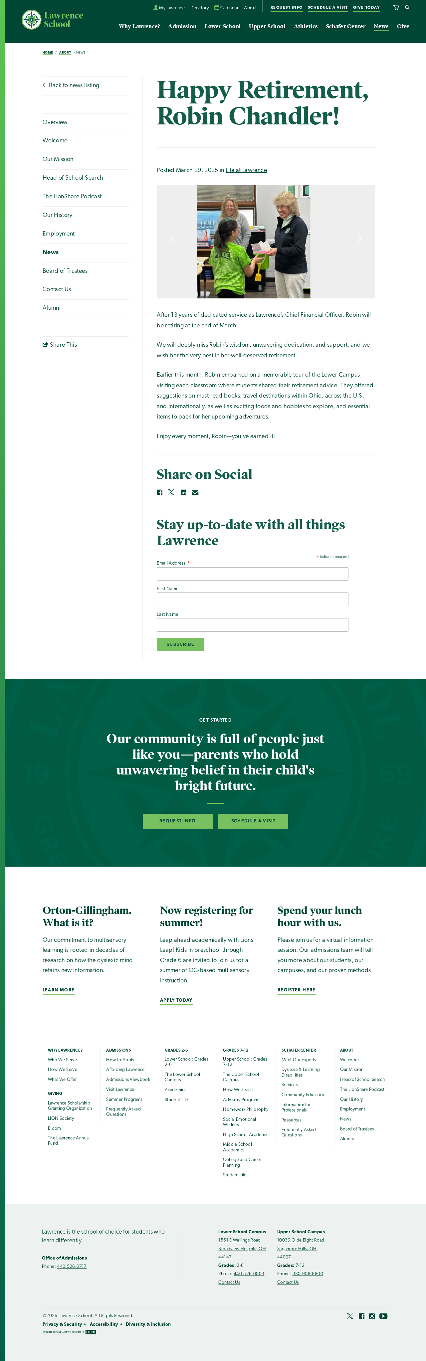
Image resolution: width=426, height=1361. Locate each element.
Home (48, 52)
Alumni (52, 308)
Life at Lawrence (246, 171)
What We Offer (62, 1080)
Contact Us (57, 290)
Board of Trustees (65, 271)
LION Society (61, 1118)
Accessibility (104, 1324)
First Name (168, 589)
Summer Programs (124, 1100)
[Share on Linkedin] (183, 492)
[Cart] (396, 6)
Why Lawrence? (139, 26)
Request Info (287, 8)
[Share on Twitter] (171, 492)
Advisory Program (240, 1100)
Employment (59, 234)
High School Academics (246, 1135)
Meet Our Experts (299, 1060)
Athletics (306, 26)
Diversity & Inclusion (148, 1324)
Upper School (267, 26)
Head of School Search (73, 178)
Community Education (303, 1095)
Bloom (54, 1128)
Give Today (366, 8)
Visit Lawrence (120, 1090)
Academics (175, 1090)
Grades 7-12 (235, 1051)
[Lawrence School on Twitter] (350, 1317)
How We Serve (62, 1070)
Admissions (118, 1051)
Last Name (167, 614)
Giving (55, 1094)
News (381, 26)
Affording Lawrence (125, 1070)
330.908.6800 (308, 1274)
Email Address (173, 563)
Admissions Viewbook (128, 1080)
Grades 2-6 (176, 1051)
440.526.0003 (249, 1274)
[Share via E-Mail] (195, 492)
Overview (55, 123)
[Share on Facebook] (159, 492)
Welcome (55, 141)
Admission (182, 26)
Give (403, 26)
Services (290, 1085)
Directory (199, 8)
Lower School (223, 26)
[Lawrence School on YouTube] (383, 1317)
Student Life (176, 1100)
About (250, 8)
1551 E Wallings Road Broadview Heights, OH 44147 (242, 1249)
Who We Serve (62, 1060)
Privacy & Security (62, 1324)
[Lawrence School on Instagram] (372, 1317)
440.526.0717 (72, 1267)
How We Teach (238, 1090)
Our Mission (58, 160)
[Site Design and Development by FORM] (69, 1333)
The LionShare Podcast (72, 197)
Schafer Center (346, 26)
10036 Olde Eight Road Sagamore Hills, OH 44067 (300, 1249)
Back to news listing (74, 86)
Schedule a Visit (328, 8)
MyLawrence (172, 8)
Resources (291, 1120)
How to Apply (120, 1060)
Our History (58, 216)
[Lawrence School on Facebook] (361, 1317)
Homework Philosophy (245, 1109)
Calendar (229, 8)
